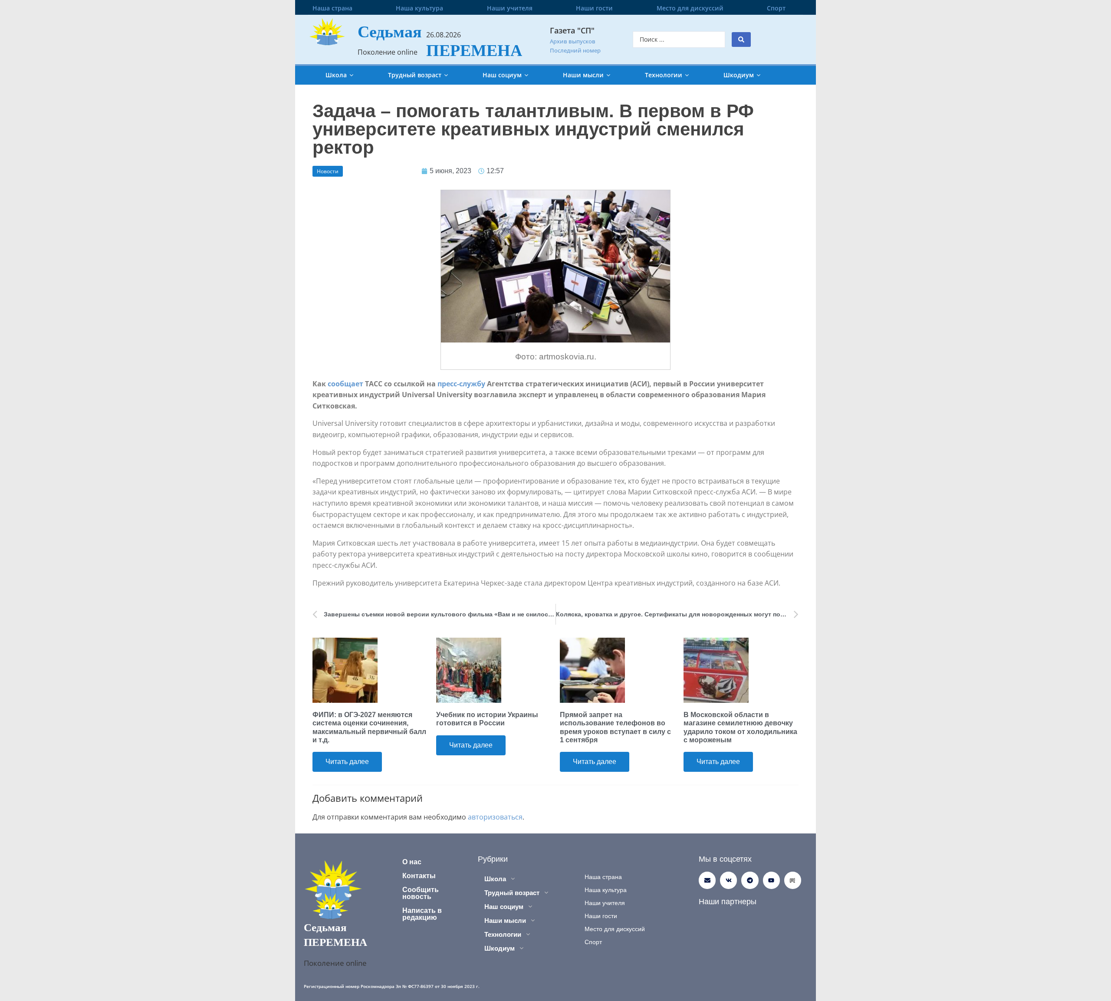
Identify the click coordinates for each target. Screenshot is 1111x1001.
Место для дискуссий (690, 8)
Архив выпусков (572, 41)
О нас (411, 862)
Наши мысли (583, 75)
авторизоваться (495, 817)
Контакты (419, 875)
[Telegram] (749, 880)
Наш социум (502, 75)
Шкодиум (738, 75)
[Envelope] (707, 880)
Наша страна (332, 8)
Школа (336, 75)
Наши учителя (509, 8)
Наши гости (594, 8)
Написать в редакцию (422, 914)
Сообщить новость (420, 893)
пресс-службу (462, 384)
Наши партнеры (727, 901)
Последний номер (575, 50)
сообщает (345, 384)
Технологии (663, 75)
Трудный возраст (414, 75)
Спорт (776, 8)
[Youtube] (771, 880)
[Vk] (728, 880)
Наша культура (419, 8)
